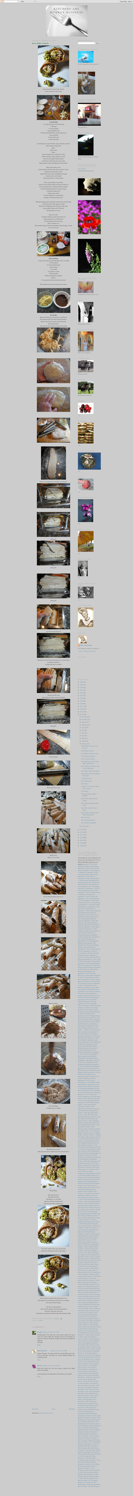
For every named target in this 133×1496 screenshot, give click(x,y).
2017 (81, 706)
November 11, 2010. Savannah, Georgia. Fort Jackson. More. (89, 1440)
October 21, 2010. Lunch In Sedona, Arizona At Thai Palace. (88, 1326)
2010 (81, 837)
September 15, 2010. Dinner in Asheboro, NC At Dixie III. (86, 877)
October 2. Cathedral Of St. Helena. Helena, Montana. (89, 1136)
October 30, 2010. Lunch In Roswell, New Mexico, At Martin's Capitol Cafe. (89, 1376)
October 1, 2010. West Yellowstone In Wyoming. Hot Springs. (89, 1119)
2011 (81, 835)
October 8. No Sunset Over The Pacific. (89, 1183)
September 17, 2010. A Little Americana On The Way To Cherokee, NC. (89, 893)
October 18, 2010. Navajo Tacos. (88, 1293)
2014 (81, 714)
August (84, 727)
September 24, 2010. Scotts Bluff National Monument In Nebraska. (87, 1001)
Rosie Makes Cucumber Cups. (89, 753)
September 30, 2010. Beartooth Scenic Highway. (88, 1085)
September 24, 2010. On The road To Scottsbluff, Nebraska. (89, 997)
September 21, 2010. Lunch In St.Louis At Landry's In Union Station (89, 960)
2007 (81, 846)
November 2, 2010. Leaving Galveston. (89, 1391)
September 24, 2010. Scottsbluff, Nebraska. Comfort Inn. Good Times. (89, 1007)
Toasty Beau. (85, 791)
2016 (81, 709)
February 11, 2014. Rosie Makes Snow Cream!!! (90, 787)
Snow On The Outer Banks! (89, 823)
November (85, 719)
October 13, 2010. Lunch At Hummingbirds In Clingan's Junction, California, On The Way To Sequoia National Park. (89, 1237)
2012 (81, 832)
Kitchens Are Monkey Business (66, 10)
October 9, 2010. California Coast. (87, 1191)
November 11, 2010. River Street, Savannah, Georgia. (87, 1459)
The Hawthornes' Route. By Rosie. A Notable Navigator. (89, 1485)
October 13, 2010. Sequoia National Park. (87, 1241)
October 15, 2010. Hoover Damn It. (88, 1250)
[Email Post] (60, 1318)
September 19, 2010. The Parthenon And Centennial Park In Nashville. (88, 923)
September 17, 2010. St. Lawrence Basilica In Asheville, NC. (89, 889)
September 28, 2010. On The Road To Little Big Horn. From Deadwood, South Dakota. (89, 1062)
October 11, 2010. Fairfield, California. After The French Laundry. (89, 1204)
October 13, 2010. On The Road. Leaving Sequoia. (88, 1243)
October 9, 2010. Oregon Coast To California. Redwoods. (87, 1186)
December (85, 717)
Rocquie (39, 1332)
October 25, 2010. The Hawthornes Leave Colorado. (89, 1358)
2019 (81, 701)
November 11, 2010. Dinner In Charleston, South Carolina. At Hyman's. (89, 1466)
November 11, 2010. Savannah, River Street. (89, 1453)
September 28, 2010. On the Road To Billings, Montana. (88, 1069)
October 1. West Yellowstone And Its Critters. (86, 1108)
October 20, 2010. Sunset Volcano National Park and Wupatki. (87, 1318)
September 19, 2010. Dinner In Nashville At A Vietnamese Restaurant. (89, 933)
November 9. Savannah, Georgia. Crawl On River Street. (88, 1434)
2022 (81, 693)
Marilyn (39, 1366)
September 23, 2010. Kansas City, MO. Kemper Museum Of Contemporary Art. (89, 969)
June (83, 733)
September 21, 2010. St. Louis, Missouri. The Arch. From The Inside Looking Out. (88, 953)
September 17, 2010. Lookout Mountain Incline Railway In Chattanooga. (89, 912)
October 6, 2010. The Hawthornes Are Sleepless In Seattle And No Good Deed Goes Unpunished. (89, 1157)
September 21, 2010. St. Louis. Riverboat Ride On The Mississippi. (89, 957)
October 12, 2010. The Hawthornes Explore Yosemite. (87, 1221)
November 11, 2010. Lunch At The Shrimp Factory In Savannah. (89, 1462)
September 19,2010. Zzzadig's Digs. (87, 936)
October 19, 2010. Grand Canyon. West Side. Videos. (88, 1308)
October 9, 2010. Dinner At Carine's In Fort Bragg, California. (88, 1194)
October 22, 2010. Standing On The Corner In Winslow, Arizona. (88, 1332)
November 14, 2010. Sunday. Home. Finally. (87, 1483)
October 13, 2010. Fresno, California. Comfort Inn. (89, 1227)
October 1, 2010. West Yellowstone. (88, 1113)
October (84, 722)
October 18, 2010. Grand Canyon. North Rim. (89, 1285)
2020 (81, 698)
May (83, 736)
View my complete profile (87, 651)
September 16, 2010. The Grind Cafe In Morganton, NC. (89, 884)
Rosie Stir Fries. (85, 817)
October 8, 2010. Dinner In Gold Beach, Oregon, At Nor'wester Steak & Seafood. (89, 1178)
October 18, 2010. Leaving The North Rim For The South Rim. (89, 1288)
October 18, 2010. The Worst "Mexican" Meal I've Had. (89, 1291)
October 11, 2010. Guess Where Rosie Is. (89, 1201)
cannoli (40, 1320)
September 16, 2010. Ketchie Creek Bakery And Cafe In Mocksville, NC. (88, 880)
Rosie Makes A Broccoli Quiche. (90, 771)
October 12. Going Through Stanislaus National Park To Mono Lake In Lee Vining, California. (89, 1214)
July (83, 730)
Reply (39, 1345)
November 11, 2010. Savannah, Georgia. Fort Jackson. (88, 1437)
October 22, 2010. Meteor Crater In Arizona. (89, 1328)
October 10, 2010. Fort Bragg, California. (87, 1196)
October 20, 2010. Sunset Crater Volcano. (89, 1310)
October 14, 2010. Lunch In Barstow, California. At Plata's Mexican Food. (88, 1247)
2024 (81, 687)
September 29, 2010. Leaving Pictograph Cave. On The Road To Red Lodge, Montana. (89, 1082)
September (85, 725)
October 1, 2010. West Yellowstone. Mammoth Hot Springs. (88, 1116)
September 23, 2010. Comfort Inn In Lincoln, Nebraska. (89, 985)
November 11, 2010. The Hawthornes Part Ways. (88, 1445)
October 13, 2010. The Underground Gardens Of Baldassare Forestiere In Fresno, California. (88, 1231)
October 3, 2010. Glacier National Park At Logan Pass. (89, 1149)
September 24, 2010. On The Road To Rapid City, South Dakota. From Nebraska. (89, 1024)
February (84, 744)
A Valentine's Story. (86, 778)
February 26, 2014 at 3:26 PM (58, 1351)
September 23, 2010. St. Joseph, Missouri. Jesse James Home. (87, 974)
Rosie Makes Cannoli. (87, 751)
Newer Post (35, 1409)
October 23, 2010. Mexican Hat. (88, 1344)
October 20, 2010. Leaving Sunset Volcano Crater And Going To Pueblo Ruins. (88, 1313)
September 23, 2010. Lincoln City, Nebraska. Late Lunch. (89, 982)
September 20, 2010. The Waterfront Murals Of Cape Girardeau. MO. (88, 942)
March (84, 741)
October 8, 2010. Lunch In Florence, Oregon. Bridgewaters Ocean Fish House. (88, 1171)
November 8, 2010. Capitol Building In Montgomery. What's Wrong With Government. (89, 1413)
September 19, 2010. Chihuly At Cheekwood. (87, 930)
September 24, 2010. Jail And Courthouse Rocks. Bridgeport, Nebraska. (89, 1020)
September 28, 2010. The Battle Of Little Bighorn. (89, 1065)
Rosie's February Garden (88, 759)
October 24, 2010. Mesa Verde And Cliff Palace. (89, 1350)
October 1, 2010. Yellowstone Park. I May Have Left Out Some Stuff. (89, 1129)
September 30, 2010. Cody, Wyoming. (88, 1102)
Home (53, 1409)
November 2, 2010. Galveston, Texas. (88, 1389)
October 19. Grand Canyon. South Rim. (89, 1299)
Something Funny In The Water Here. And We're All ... (90, 763)
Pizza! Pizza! (84, 784)
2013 (81, 829)
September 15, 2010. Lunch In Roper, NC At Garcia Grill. (88, 873)
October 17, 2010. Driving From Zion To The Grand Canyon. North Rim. (89, 1282)
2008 (81, 843)
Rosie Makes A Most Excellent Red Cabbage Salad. (90, 814)
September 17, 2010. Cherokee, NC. (88, 896)
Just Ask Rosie (82, 169)
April (83, 738)
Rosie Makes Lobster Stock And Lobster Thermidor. (90, 767)
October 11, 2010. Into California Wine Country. (89, 1198)
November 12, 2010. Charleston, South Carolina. (86, 1469)
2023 (81, 690)
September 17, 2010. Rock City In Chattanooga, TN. (89, 908)
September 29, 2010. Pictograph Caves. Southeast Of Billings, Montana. (89, 1077)
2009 (81, 840)
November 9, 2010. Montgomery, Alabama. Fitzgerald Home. (89, 1426)
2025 (81, 685)
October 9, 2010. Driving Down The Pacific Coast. (89, 1188)
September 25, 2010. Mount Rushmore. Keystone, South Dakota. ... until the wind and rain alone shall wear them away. (89, 1029)
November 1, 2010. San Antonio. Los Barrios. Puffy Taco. (88, 1386)
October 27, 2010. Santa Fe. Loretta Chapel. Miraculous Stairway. (88, 1372)
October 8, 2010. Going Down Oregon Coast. (88, 1168)
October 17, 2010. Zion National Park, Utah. (87, 1279)
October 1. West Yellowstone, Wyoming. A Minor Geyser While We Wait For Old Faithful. (88, 1123)
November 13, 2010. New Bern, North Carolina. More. (88, 1478)
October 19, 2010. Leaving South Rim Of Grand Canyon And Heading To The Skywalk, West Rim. (89, 1303)
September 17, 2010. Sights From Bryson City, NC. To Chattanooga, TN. (89, 902)
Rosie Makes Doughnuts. (88, 820)
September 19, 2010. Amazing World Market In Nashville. (88, 919)
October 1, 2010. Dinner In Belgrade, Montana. (89, 1132)
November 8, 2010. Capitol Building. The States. (89, 1417)
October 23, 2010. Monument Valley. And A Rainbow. (88, 1342)
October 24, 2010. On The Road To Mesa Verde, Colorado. (89, 1348)
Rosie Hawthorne (42, 1351)
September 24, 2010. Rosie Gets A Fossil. (89, 1013)
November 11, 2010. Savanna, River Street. (89, 1455)
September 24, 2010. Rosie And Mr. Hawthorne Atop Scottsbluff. (88, 1011)
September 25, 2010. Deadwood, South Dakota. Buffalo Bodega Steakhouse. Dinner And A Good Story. (88, 1047)
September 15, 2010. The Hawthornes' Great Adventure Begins (88, 865)
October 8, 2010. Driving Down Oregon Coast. (89, 1174)
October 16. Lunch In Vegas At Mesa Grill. (89, 1261)
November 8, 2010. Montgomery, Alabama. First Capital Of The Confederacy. (89, 1420)
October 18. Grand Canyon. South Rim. (89, 1295)
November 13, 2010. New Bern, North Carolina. (88, 1475)
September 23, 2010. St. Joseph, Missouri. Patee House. (89, 977)
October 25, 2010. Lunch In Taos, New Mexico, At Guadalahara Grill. (88, 1365)
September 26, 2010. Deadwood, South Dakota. (87, 1051)
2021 (81, 695)
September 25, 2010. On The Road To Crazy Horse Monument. (88, 1034)
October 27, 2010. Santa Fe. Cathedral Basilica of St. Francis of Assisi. (87, 1369)
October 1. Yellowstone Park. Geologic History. (89, 1110)
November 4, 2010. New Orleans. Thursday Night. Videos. (87, 1398)
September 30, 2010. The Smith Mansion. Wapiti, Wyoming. (89, 1097)
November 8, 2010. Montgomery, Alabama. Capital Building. (87, 1409)
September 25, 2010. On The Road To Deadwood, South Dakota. (88, 1040)
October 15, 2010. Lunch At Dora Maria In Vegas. (89, 1259)
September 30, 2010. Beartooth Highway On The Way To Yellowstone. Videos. (88, 1088)
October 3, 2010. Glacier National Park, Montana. (87, 1146)
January (84, 826)
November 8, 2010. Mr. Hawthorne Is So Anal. (88, 1423)
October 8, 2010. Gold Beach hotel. (88, 1181)
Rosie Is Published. (86, 781)
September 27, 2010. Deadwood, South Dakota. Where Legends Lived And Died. (88, 1054)
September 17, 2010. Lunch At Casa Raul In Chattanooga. (88, 916)
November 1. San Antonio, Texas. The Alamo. (88, 1384)
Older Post (72, 1409)
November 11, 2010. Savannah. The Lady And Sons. (88, 1447)
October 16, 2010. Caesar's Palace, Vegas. (88, 1263)
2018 (81, 704)
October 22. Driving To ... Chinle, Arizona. (89, 1334)
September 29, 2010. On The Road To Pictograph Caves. (89, 1073)
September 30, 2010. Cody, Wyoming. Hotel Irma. (89, 1099)
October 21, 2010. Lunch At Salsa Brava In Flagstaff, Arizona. (89, 1321)
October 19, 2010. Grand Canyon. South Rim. (89, 1297)
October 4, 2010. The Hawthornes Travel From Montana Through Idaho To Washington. (89, 1153)
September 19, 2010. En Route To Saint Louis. (89, 938)
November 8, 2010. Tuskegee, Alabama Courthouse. (89, 1431)
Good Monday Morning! (88, 756)
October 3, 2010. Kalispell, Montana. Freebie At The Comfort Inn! (89, 1143)
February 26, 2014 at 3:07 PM (51, 1332)
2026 (81, 682)
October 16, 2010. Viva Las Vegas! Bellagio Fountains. (88, 1266)
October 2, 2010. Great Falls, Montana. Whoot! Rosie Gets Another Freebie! (89, 1139)
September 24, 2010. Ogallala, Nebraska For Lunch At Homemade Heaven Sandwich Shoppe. (89, 993)
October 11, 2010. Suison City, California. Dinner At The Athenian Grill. (89, 1208)
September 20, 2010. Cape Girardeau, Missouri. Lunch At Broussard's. (88, 946)
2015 (81, 712)
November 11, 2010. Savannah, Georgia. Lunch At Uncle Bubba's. (89, 1451)
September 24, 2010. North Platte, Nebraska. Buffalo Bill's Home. (88, 988)
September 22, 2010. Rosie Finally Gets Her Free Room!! (89, 966)
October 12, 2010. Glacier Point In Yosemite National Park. (89, 1224)
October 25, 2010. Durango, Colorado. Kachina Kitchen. (89, 1356)
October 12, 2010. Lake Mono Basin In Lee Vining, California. (89, 1218)
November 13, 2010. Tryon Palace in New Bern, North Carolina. (89, 1472)
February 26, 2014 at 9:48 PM (51, 1366)
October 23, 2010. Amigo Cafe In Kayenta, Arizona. (89, 1337)
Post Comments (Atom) (46, 1413)
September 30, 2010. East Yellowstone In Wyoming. (89, 1091)
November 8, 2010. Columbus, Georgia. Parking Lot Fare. (88, 1405)
